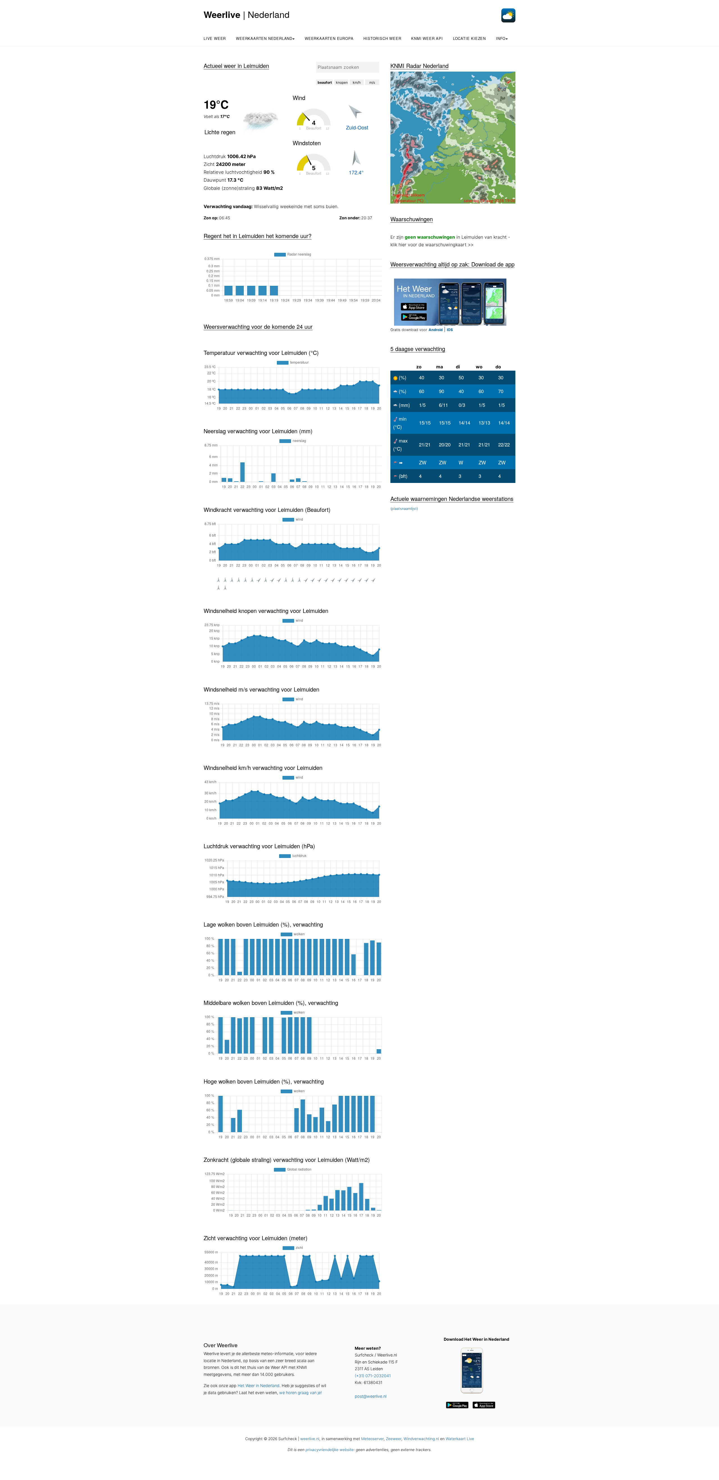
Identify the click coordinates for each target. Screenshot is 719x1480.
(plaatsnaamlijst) (404, 509)
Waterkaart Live (460, 1438)
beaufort (325, 82)
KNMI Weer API (427, 38)
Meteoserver (372, 1438)
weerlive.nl (309, 1438)
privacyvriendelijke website (330, 1449)
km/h (357, 82)
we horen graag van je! (300, 1392)
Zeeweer (393, 1438)
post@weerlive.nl (370, 1396)
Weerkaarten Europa (329, 38)
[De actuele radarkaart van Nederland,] (452, 138)
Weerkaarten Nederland (264, 38)
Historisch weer (382, 38)
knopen (342, 82)
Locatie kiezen (469, 38)
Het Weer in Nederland (258, 1385)
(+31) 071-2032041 (373, 1375)
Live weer (215, 38)
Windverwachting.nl (421, 1438)
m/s (372, 82)
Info (501, 38)
